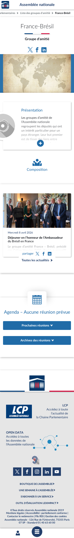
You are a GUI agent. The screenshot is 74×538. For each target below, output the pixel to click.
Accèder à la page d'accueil (5, 5)
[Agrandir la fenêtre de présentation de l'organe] (40, 143)
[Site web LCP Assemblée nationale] (37, 411)
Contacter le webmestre (20, 516)
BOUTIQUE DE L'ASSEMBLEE (36, 484)
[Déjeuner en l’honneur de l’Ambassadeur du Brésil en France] (37, 225)
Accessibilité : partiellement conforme (46, 513)
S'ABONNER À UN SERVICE (36, 497)
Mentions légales (15, 513)
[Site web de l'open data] (37, 438)
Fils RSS (39, 516)
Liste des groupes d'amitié (35, 13)
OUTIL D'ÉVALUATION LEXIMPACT (36, 503)
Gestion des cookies (56, 516)
